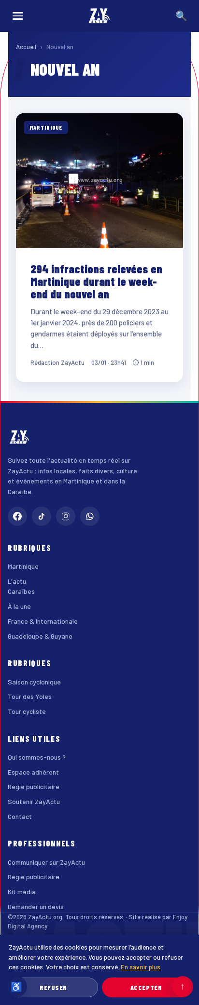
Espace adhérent (33, 772)
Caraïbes (21, 591)
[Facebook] (17, 516)
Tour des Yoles (30, 696)
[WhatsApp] (90, 516)
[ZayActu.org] (99, 16)
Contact (20, 816)
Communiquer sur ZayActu (46, 862)
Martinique (23, 566)
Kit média (22, 891)
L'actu (17, 581)
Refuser (53, 987)
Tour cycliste (27, 711)
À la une (19, 606)
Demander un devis (36, 906)
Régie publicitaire (33, 786)
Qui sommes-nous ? (37, 757)
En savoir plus (140, 967)
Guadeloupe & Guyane (40, 636)
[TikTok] (41, 516)
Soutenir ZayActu (34, 801)
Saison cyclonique (34, 682)
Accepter (146, 987)
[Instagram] (65, 516)
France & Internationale (43, 621)
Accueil (26, 47)
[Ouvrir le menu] (18, 16)
